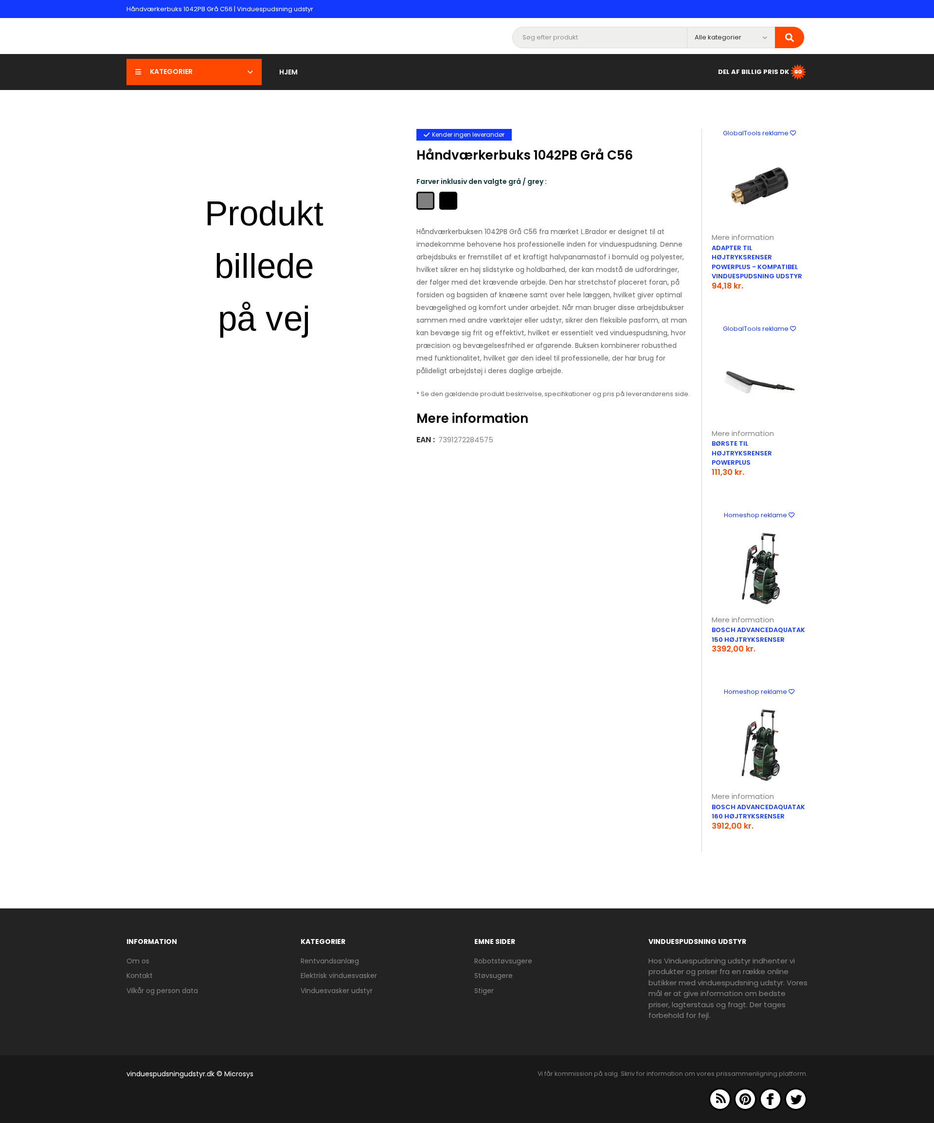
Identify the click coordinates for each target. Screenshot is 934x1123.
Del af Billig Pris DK (753, 71)
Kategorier (171, 71)
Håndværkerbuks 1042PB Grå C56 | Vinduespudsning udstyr (219, 9)
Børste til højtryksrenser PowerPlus (742, 453)
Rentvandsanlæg (330, 961)
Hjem (288, 72)
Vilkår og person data (162, 991)
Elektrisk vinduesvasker (339, 975)
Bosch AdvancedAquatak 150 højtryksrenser (758, 634)
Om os (137, 961)
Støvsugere (493, 975)
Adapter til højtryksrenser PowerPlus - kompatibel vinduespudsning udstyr (757, 262)
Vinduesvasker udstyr (337, 991)
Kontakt (139, 975)
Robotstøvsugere (503, 961)
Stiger (484, 991)
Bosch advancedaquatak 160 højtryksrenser (758, 811)
